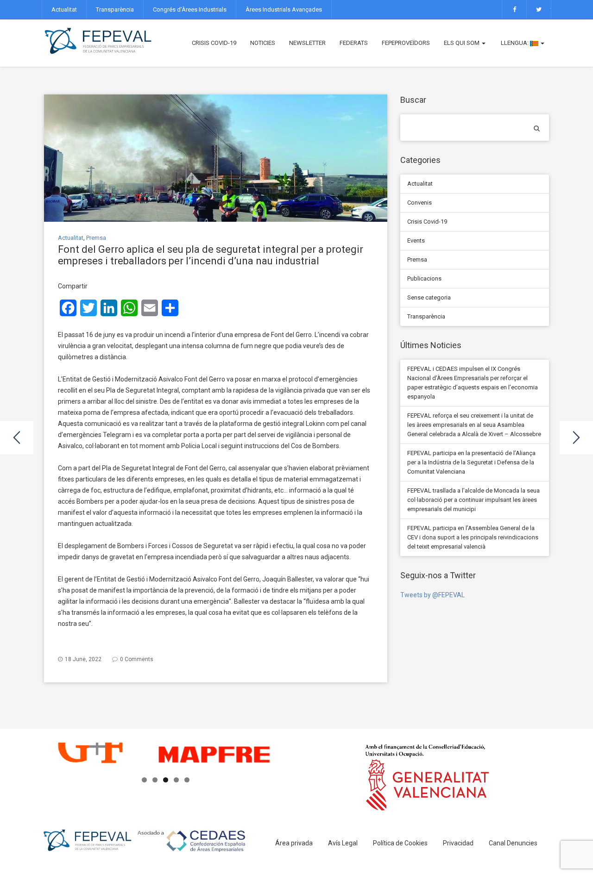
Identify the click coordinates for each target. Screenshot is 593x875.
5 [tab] (186, 779)
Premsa (96, 237)
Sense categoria (429, 297)
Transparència (115, 9)
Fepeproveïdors (406, 42)
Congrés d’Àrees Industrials (190, 9)
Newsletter (307, 42)
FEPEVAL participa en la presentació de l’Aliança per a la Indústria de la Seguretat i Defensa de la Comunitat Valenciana (471, 462)
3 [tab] (165, 779)
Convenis (419, 202)
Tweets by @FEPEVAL (432, 595)
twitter (539, 9)
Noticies (262, 42)
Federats (354, 42)
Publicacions (424, 278)
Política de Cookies (400, 843)
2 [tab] (155, 779)
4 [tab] (176, 779)
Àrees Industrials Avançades (284, 9)
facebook (514, 9)
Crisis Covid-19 (214, 42)
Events (416, 240)
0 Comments (136, 659)
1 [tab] (144, 779)
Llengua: (514, 42)
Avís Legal (343, 843)
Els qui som (462, 42)
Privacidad (458, 843)
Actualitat (64, 9)
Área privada (294, 843)
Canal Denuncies (513, 843)
